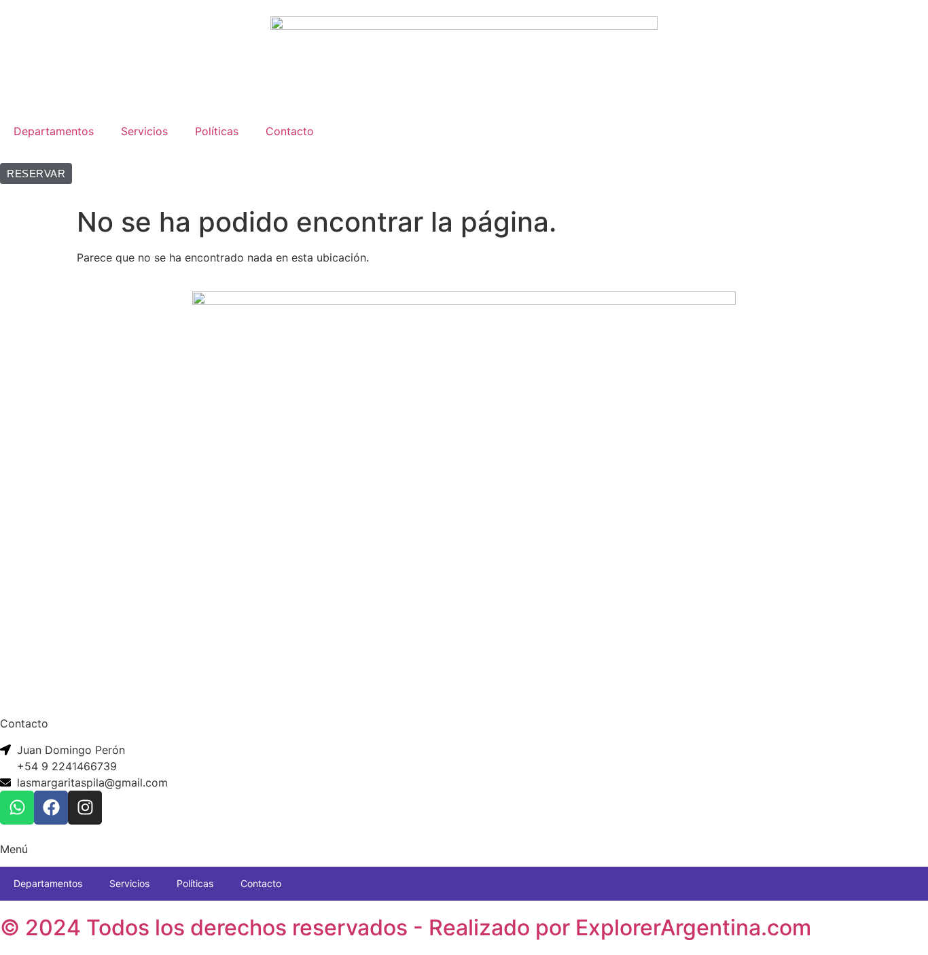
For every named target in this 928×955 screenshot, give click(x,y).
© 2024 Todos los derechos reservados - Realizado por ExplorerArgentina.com (405, 927)
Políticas (216, 131)
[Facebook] (51, 808)
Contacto (290, 131)
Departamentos (54, 131)
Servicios (144, 131)
